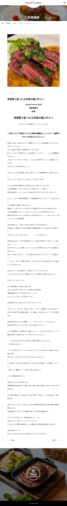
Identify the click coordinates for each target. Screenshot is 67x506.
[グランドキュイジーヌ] (33, 3)
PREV (13, 440)
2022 (11, 92)
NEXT (54, 440)
